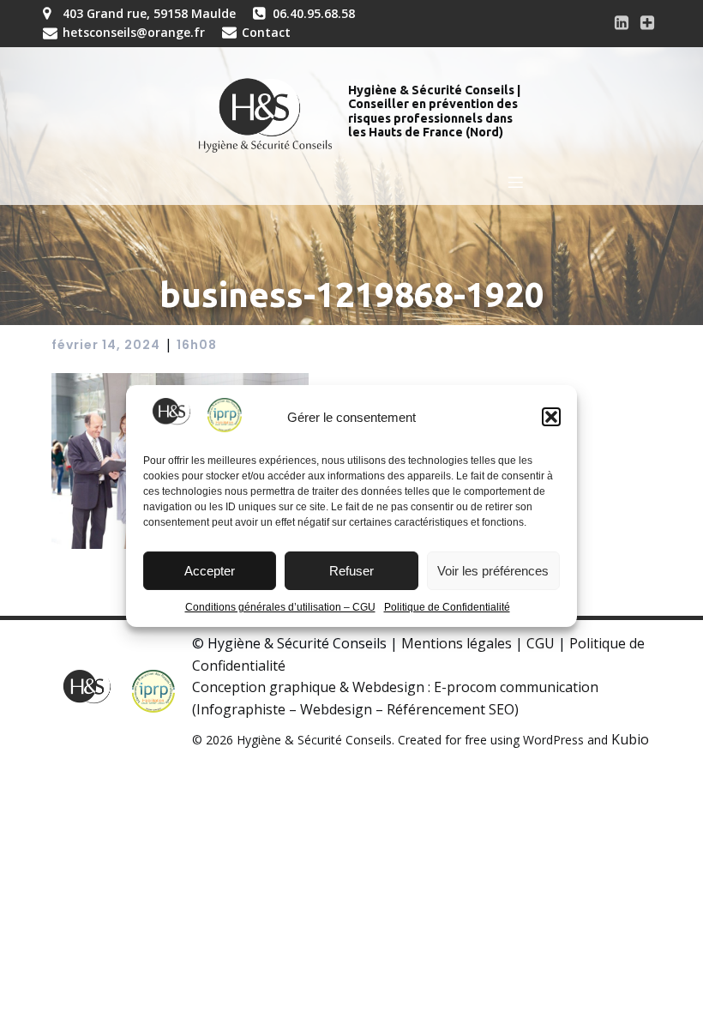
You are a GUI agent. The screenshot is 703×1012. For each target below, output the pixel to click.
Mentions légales (456, 643)
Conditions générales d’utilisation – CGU (280, 607)
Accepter (209, 570)
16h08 (197, 344)
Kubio (630, 739)
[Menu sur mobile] (516, 181)
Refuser (351, 570)
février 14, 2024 (105, 344)
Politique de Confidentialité (447, 607)
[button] (551, 416)
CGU (540, 643)
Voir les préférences (493, 570)
